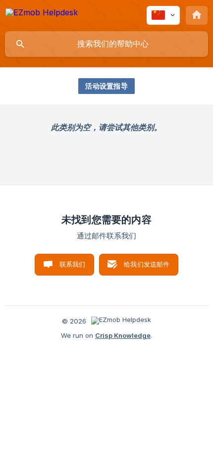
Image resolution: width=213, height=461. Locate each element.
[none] (41, 14)
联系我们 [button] (72, 264)
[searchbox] (106, 44)
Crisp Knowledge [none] (123, 335)
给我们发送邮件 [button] (146, 264)
